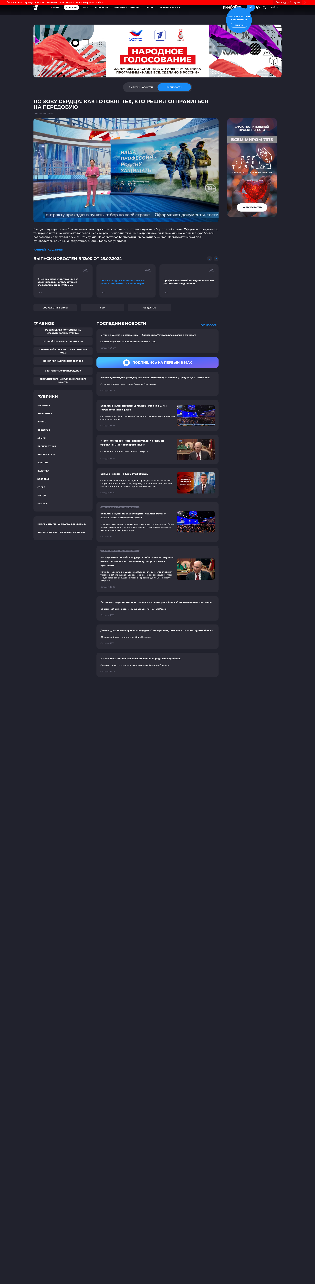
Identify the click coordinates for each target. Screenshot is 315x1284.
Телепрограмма (170, 7)
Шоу (86, 7)
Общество (149, 308)
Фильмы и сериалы (127, 7)
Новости (71, 7)
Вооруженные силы (55, 308)
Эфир (56, 7)
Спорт (149, 7)
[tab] (141, 87)
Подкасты (101, 7)
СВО (102, 308)
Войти (274, 7)
